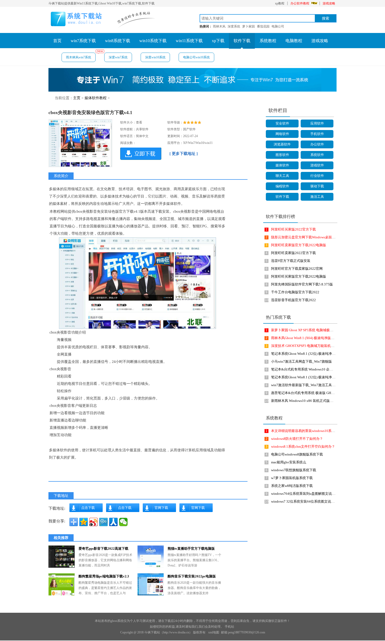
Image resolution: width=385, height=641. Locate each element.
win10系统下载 (153, 40)
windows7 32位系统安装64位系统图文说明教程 (306, 501)
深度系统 (234, 26)
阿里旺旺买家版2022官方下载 (293, 229)
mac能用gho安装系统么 (288, 462)
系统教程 (268, 40)
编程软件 (282, 186)
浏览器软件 (282, 144)
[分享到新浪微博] (93, 522)
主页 (76, 98)
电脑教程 (293, 40)
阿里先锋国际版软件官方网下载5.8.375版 (302, 284)
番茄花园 (263, 26)
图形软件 (282, 155)
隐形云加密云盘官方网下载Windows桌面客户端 (306, 237)
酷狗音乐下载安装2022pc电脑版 (192, 576)
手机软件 (317, 134)
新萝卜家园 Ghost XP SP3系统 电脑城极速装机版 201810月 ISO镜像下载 (324, 330)
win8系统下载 (117, 40)
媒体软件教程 (96, 98)
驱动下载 (317, 186)
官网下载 (161, 508)
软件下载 (242, 40)
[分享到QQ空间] (83, 522)
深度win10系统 (155, 57)
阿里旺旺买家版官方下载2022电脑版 (298, 276)
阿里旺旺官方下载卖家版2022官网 (297, 269)
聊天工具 (282, 176)
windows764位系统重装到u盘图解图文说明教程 (306, 494)
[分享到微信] (123, 522)
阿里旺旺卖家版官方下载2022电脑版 (298, 245)
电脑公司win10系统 (196, 57)
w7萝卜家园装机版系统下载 (292, 478)
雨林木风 (219, 26)
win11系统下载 (189, 40)
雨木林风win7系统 (78, 57)
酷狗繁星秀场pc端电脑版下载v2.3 (104, 576)
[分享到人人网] (113, 522)
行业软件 (317, 176)
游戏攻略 (329, 3)
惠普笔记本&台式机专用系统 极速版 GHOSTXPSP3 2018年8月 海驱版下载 (326, 393)
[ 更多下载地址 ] (183, 153)
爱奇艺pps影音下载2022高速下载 (103, 548)
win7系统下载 (83, 40)
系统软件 (317, 155)
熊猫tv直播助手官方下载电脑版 (191, 548)
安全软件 (282, 123)
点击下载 (88, 508)
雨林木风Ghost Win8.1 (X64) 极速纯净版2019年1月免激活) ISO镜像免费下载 (327, 338)
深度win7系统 (118, 57)
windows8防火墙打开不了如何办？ (297, 439)
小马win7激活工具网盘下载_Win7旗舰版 (301, 361)
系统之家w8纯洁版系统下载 (292, 486)
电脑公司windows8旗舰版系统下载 (297, 454)
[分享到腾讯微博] (103, 522)
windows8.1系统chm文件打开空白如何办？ (303, 446)
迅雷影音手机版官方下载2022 (293, 300)
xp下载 (218, 40)
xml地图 (213, 632)
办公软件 (317, 144)
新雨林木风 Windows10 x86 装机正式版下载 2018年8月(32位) (316, 401)
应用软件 (317, 123)
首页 (57, 40)
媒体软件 (282, 165)
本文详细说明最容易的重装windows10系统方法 (306, 431)
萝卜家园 (248, 26)
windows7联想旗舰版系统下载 (293, 470)
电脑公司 (278, 26)
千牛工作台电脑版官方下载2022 (295, 292)
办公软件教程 (299, 3)
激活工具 (317, 197)
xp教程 (279, 3)
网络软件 (282, 134)
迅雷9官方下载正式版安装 (290, 261)
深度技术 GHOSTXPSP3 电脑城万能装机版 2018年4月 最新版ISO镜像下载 (326, 346)
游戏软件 (317, 165)
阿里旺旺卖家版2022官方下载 (293, 253)
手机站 (229, 626)
